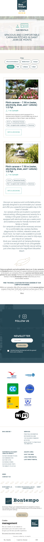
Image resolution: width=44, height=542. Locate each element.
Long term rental (30, 457)
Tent (18, 67)
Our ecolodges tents (8, 464)
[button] (11, 97)
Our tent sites (6, 460)
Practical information (31, 434)
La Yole (22, 12)
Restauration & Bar (30, 436)
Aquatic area (28, 452)
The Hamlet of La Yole (9, 466)
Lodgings (25, 67)
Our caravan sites (7, 458)
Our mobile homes (7, 462)
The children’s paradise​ (31, 438)
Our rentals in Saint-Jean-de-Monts (9, 452)
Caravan (10, 67)
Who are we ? (6, 431)
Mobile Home (25, 61)
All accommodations (12, 61)
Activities (27, 440)
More (22, 293)
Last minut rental (30, 459)
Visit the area (29, 454)
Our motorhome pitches (9, 456)
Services (27, 431)
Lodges (34, 67)
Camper (35, 61)
